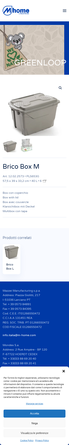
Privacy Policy (42, 440)
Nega (34, 423)
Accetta (34, 413)
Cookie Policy (26, 440)
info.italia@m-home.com (19, 335)
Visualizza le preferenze (34, 433)
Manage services (34, 403)
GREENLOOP (40, 63)
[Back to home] (16, 11)
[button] (63, 371)
